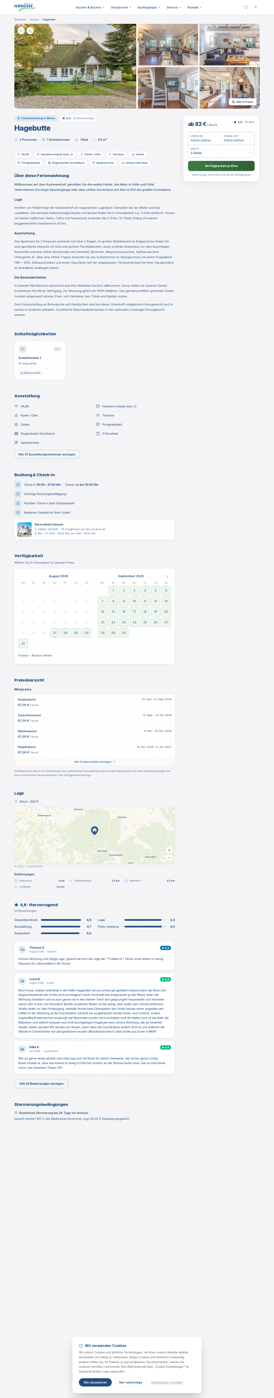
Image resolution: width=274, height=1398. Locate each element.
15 (76, 612)
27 (55, 633)
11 (34, 612)
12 (44, 612)
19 (44, 622)
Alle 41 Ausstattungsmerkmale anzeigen (47, 454)
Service (172, 7)
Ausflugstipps (147, 7)
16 (86, 612)
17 (23, 622)
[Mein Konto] (256, 7)
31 (23, 643)
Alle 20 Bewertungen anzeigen (41, 1083)
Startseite (20, 19)
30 (87, 633)
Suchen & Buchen (88, 7)
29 (76, 633)
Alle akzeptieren (95, 1382)
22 (76, 622)
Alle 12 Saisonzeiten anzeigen (92, 761)
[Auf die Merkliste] (21, 30)
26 (44, 633)
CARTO (21, 866)
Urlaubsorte (119, 7)
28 (65, 633)
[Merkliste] (246, 7)
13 (54, 612)
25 (33, 633)
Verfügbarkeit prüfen (221, 166)
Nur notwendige (130, 1382)
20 (54, 622)
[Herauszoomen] (169, 858)
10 (23, 612)
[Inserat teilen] (30, 30)
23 (86, 622)
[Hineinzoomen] (169, 850)
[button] (75, 66)
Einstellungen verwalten (167, 1382)
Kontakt (193, 7)
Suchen (34, 19)
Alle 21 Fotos (244, 101)
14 (65, 612)
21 (65, 622)
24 (23, 633)
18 (33, 622)
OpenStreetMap (35, 866)
